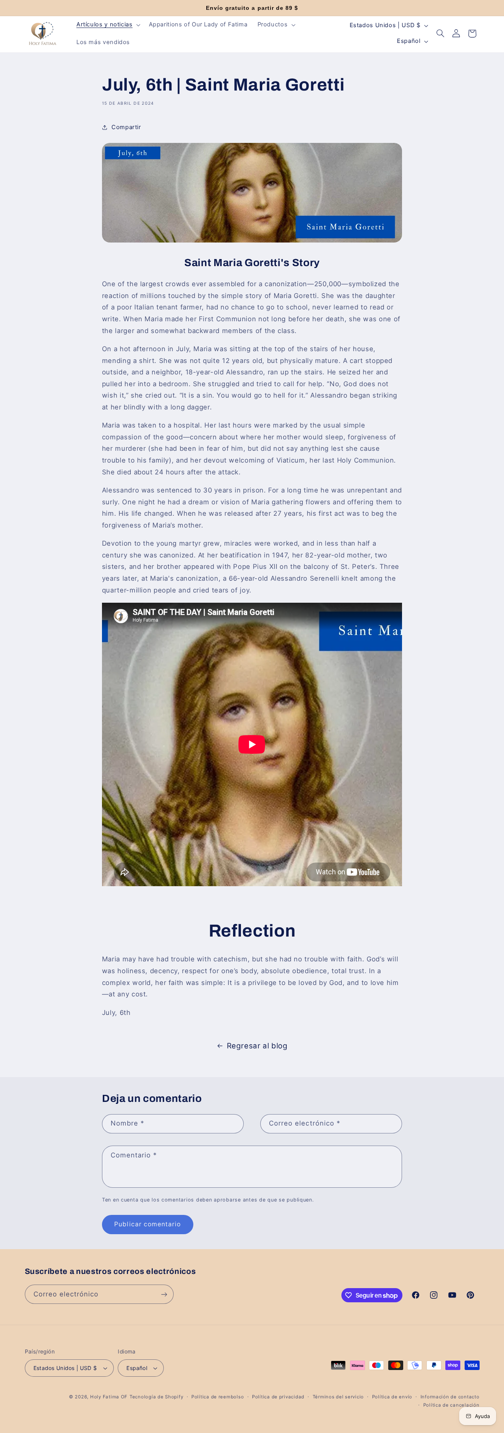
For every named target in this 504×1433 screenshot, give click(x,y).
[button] (107, 24)
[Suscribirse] (164, 1294)
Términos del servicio (338, 1397)
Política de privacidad (278, 1397)
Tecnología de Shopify (156, 1397)
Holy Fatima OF (109, 1397)
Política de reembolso (217, 1397)
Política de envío (392, 1397)
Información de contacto (450, 1397)
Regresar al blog (257, 1045)
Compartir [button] (126, 127)
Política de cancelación (451, 1405)
